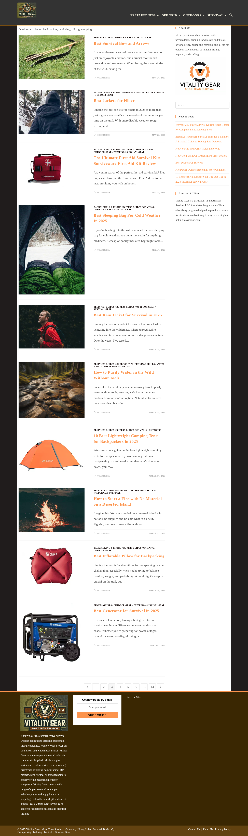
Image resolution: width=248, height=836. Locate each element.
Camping (148, 150)
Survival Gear (143, 37)
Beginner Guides (133, 92)
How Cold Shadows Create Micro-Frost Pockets (201, 155)
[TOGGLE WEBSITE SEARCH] (231, 15)
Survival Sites (134, 697)
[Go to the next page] (160, 686)
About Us (207, 829)
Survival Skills (145, 364)
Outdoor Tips (124, 364)
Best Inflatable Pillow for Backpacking (129, 556)
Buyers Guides (103, 37)
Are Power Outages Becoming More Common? (200, 169)
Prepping (119, 152)
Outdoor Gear (123, 37)
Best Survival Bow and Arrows (121, 43)
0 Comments (103, 78)
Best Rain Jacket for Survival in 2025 (128, 315)
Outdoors (155, 430)
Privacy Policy (223, 829)
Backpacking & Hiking (107, 92)
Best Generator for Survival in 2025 (126, 611)
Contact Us (194, 829)
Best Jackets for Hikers (115, 100)
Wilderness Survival (117, 367)
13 (152, 687)
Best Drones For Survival (189, 162)
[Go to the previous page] (87, 686)
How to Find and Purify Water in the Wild (197, 148)
